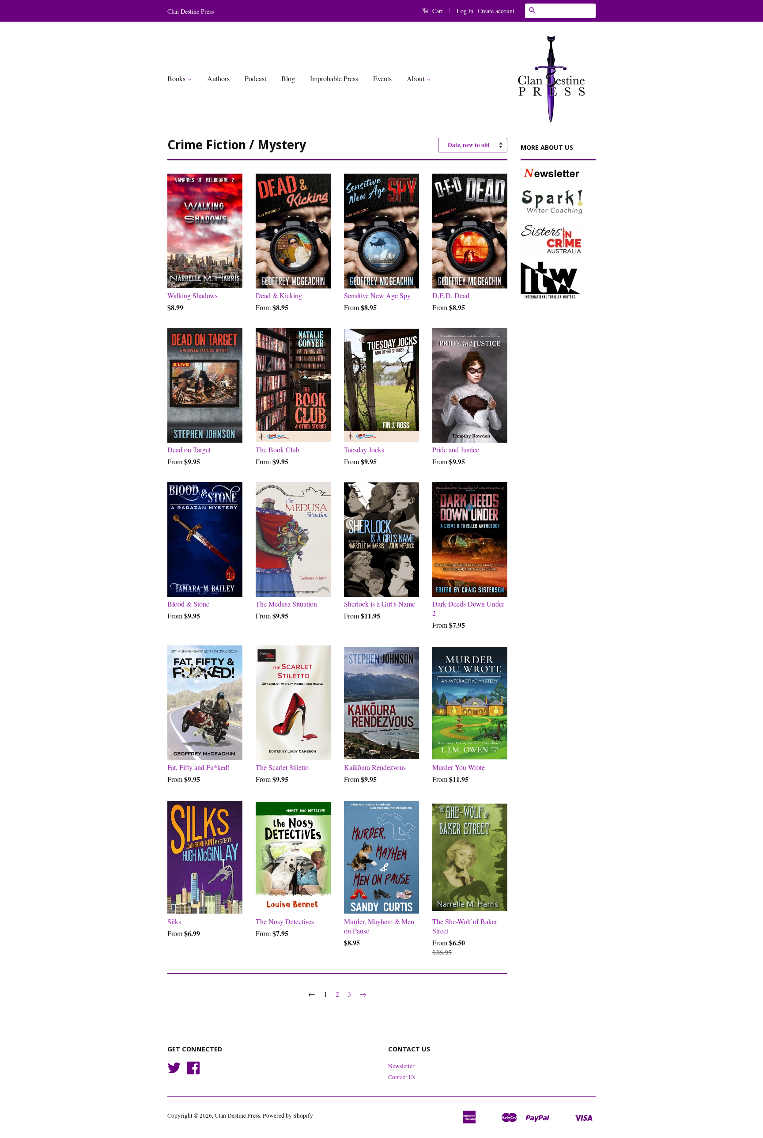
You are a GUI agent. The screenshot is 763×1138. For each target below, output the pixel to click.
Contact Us (401, 1077)
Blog (288, 78)
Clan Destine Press (237, 1115)
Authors (218, 78)
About (416, 78)
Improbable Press (334, 78)
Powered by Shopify (288, 1115)
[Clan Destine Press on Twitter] (174, 1071)
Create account (496, 11)
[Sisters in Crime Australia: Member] (558, 239)
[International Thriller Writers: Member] (558, 280)
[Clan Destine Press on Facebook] (193, 1071)
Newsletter (401, 1066)
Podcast (255, 78)
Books (177, 78)
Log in (465, 11)
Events (382, 78)
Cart (437, 11)
